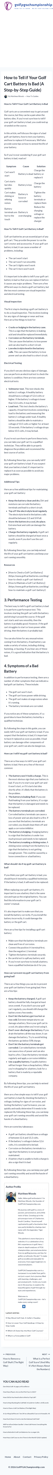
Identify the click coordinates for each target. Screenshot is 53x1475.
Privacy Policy (41, 1457)
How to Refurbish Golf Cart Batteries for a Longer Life (21, 1432)
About (17, 1457)
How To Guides (32, 96)
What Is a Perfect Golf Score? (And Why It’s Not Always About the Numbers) (39, 1362)
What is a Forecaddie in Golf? (19, 1336)
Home (8, 1457)
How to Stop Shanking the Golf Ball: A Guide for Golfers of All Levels (26, 1403)
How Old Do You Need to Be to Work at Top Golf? (19, 1397)
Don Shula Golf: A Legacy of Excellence (16, 1386)
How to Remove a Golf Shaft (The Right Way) (13, 1360)
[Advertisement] (26, 39)
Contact (27, 1457)
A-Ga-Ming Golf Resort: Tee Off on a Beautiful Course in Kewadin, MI (26, 1414)
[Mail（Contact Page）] (24, 1306)
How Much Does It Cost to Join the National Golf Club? (21, 1419)
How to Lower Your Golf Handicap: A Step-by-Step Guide (25, 1324)
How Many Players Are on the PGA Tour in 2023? (19, 1392)
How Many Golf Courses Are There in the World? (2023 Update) (25, 1438)
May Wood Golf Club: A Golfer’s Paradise (23, 1318)
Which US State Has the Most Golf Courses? (25, 1331)
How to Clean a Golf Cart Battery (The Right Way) (19, 1408)
